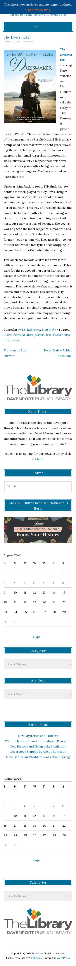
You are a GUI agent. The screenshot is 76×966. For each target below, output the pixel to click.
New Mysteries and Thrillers (38, 736)
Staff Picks (49, 329)
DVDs (21, 329)
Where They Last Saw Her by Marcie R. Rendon (38, 741)
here (40, 459)
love (48, 335)
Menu (38, 26)
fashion (40, 335)
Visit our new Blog (37, 10)
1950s (7, 335)
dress (29, 335)
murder (58, 335)
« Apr (36, 637)
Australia (19, 335)
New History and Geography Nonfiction (38, 746)
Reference (33, 329)
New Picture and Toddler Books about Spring (38, 757)
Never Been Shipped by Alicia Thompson (38, 751)
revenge (16, 340)
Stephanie (28, 41)
